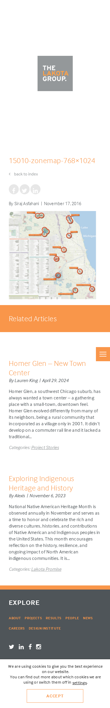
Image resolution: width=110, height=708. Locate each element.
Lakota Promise (46, 569)
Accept (55, 696)
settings (79, 682)
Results (54, 618)
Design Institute (45, 628)
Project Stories (45, 447)
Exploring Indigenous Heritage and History (41, 483)
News (88, 618)
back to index (25, 174)
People (72, 618)
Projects (33, 618)
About (15, 618)
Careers (17, 628)
